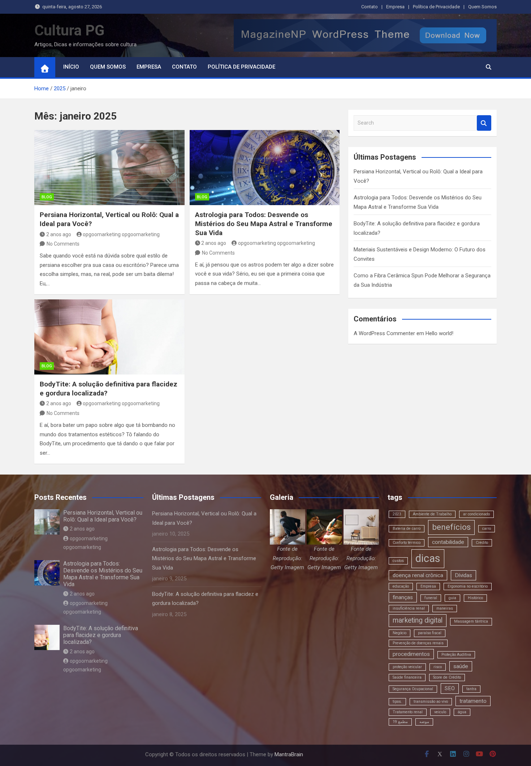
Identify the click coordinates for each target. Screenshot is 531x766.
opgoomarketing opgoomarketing (121, 234)
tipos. (397, 701)
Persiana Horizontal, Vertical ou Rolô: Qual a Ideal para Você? (102, 516)
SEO (450, 688)
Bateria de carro (406, 528)
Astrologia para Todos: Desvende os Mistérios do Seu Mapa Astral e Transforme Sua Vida (263, 224)
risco (437, 667)
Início (71, 67)
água (462, 712)
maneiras (444, 608)
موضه (424, 721)
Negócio (399, 633)
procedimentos (411, 654)
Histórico (475, 598)
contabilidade (448, 542)
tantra (471, 689)
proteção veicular (407, 667)
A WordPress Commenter (384, 333)
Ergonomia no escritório (468, 586)
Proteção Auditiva (456, 654)
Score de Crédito (447, 677)
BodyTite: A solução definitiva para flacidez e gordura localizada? (100, 635)
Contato (369, 6)
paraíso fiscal (429, 633)
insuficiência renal (409, 608)
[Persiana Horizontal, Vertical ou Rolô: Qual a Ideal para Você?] (109, 167)
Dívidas (463, 575)
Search (484, 123)
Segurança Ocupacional (413, 689)
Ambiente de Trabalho (432, 514)
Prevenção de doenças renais (418, 643)
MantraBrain (289, 754)
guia (452, 598)
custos (398, 560)
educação (401, 586)
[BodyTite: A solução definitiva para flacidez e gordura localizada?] (109, 337)
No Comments (63, 244)
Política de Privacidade (436, 6)
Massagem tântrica (471, 621)
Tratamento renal (408, 712)
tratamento (473, 701)
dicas (427, 558)
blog (47, 197)
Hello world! (439, 333)
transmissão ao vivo (431, 701)
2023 (397, 514)
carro (486, 528)
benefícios (451, 527)
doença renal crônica (418, 575)
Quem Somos (482, 6)
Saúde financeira (407, 677)
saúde (460, 666)
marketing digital (417, 620)
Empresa (395, 6)
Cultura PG (69, 30)
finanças (403, 597)
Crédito (482, 542)
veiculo (440, 712)
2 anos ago (58, 234)
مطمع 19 (400, 721)
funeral (430, 598)
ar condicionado (476, 514)
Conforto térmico (406, 542)
